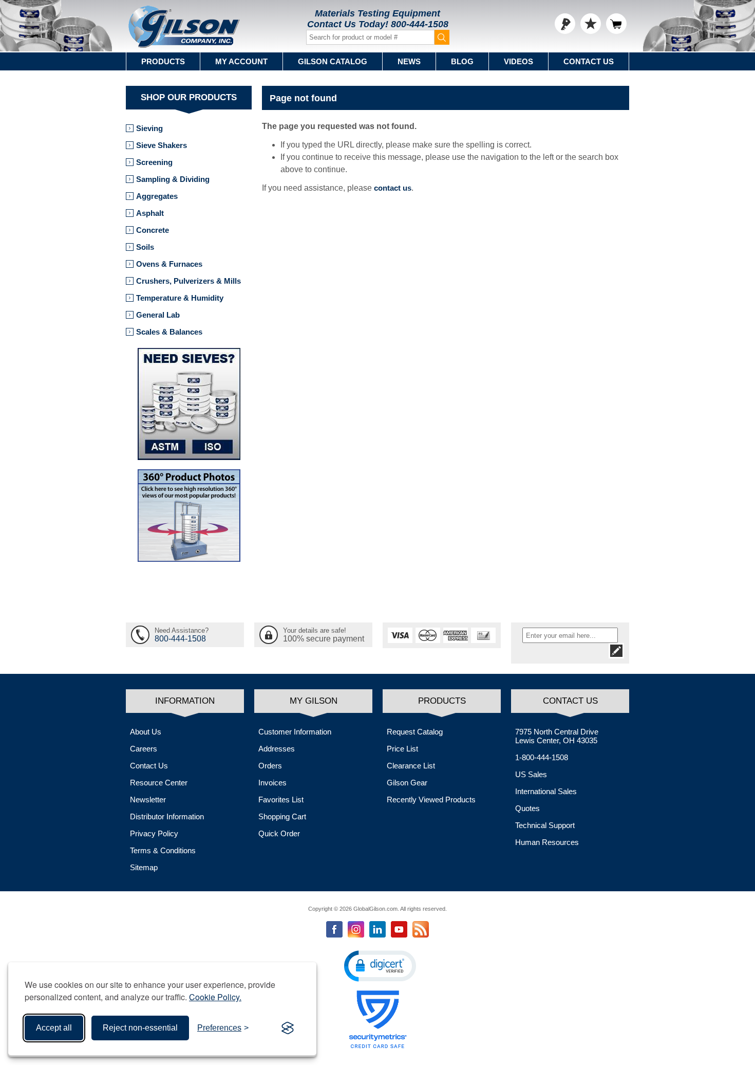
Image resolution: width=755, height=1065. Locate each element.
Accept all (54, 1027)
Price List (402, 748)
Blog (462, 61)
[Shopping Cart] (616, 23)
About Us (145, 731)
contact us (392, 187)
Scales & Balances (169, 331)
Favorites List (281, 799)
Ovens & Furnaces (169, 264)
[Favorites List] (590, 23)
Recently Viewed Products (431, 799)
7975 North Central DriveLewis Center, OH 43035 (556, 736)
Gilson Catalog (332, 61)
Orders (270, 765)
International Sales (546, 791)
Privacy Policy (154, 833)
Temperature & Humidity (179, 297)
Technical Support (545, 825)
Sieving (149, 128)
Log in (565, 23)
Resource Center (158, 782)
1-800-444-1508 (541, 757)
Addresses (276, 748)
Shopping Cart (282, 816)
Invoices (272, 782)
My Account (241, 61)
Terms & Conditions (163, 850)
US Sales (531, 774)
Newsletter (148, 799)
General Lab (158, 314)
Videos (518, 61)
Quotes (527, 808)
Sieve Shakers (161, 145)
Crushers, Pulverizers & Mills (188, 281)
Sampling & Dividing (173, 179)
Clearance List (411, 765)
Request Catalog (415, 731)
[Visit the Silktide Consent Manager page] (287, 1028)
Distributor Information (167, 816)
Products (163, 61)
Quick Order (279, 833)
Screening (154, 162)
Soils (145, 247)
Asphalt (150, 213)
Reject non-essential (140, 1027)
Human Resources (547, 842)
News (409, 61)
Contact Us (588, 61)
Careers (143, 748)
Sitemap (144, 867)
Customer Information (294, 731)
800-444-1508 (419, 24)
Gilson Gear (407, 782)
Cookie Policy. (215, 997)
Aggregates (157, 196)
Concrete (152, 230)
